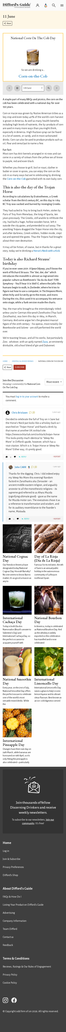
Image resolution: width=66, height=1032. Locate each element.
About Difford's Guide (17, 888)
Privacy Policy (10, 974)
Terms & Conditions (16, 958)
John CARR (20, 467)
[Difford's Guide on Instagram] (7, 1001)
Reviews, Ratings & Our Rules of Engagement (27, 966)
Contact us (8, 937)
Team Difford (10, 929)
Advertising (9, 912)
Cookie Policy (10, 982)
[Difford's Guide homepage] (17, 5)
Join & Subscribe (11, 859)
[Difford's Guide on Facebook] (15, 1001)
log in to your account (27, 396)
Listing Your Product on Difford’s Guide (23, 904)
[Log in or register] (38, 5)
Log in (6, 851)
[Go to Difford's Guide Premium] (46, 5)
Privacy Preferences (13, 867)
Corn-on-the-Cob (33, 76)
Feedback (8, 945)
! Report (56, 457)
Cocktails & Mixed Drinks (22, 361)
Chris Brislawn (20, 412)
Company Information (14, 921)
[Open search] (54, 5)
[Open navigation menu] (62, 5)
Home (5, 361)
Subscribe (19, 367)
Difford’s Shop (10, 875)
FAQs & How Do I (12, 896)
